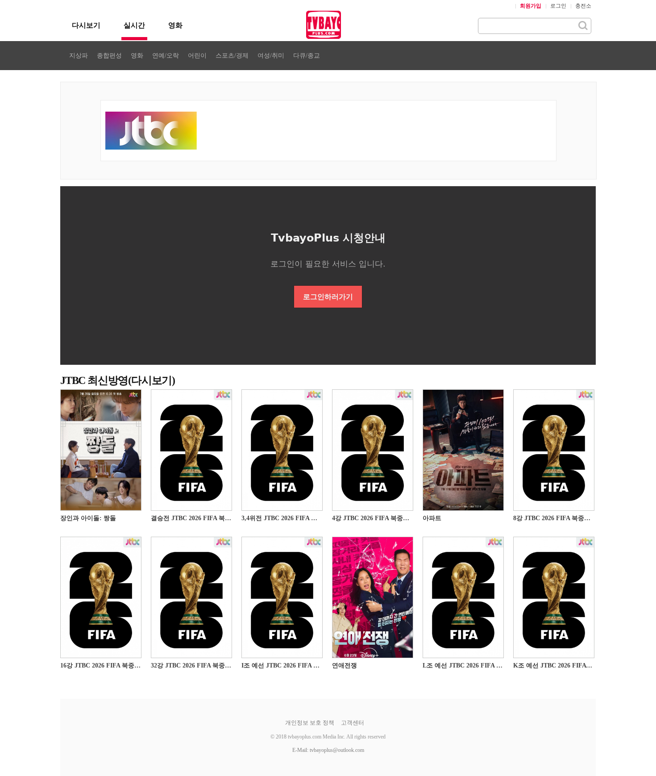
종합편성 (109, 55)
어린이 (197, 55)
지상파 (78, 55)
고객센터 (352, 722)
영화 (175, 25)
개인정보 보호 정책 (309, 722)
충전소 (583, 6)
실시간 (134, 25)
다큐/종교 (306, 55)
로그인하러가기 (328, 296)
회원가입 (530, 6)
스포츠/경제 (232, 55)
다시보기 (86, 25)
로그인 (558, 6)
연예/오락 (165, 55)
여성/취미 (270, 55)
